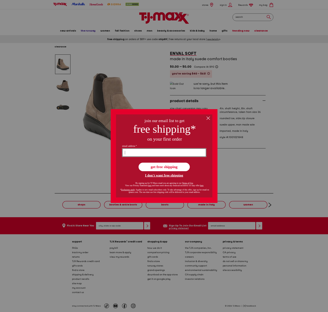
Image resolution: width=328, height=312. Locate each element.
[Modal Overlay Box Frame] (164, 156)
